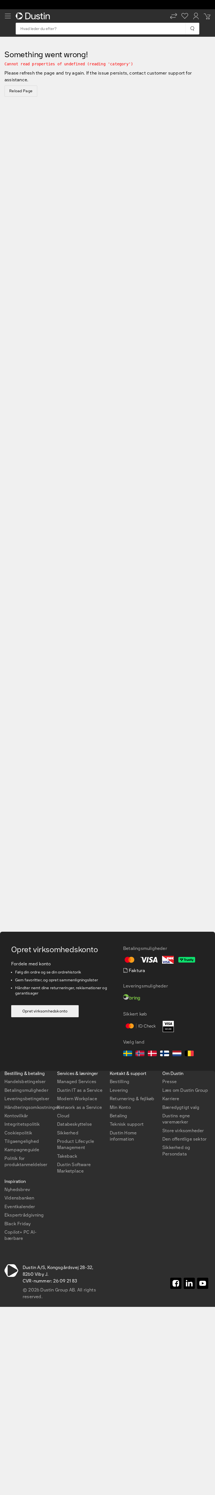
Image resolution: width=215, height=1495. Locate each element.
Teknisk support (127, 1124)
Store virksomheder (183, 1130)
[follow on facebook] (175, 1283)
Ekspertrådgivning (24, 1215)
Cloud (63, 1115)
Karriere (170, 1098)
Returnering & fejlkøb (132, 1098)
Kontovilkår (16, 1115)
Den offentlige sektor (184, 1139)
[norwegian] (139, 1054)
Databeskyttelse (74, 1124)
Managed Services (76, 1081)
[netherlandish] (176, 1054)
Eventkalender (19, 1206)
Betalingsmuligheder (26, 1090)
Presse (169, 1081)
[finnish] (164, 1054)
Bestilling (119, 1081)
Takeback (67, 1156)
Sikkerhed (67, 1133)
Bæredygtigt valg (180, 1107)
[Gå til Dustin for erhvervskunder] (34, 16)
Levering (119, 1090)
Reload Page (20, 91)
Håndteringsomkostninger (32, 1107)
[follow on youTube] (202, 1283)
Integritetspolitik (22, 1124)
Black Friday (17, 1223)
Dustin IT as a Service (79, 1090)
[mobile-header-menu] (7, 16)
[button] (173, 16)
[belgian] (189, 1054)
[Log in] (196, 16)
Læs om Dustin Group (185, 1090)
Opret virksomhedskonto (44, 1011)
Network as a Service (79, 1107)
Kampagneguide (21, 1149)
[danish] (152, 1054)
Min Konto (120, 1107)
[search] (192, 28)
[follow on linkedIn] (189, 1283)
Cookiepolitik (18, 1133)
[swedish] (127, 1054)
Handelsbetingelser (25, 1081)
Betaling (118, 1115)
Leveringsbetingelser (26, 1098)
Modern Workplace (77, 1098)
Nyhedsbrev (17, 1189)
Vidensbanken (19, 1198)
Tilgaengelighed (21, 1141)
